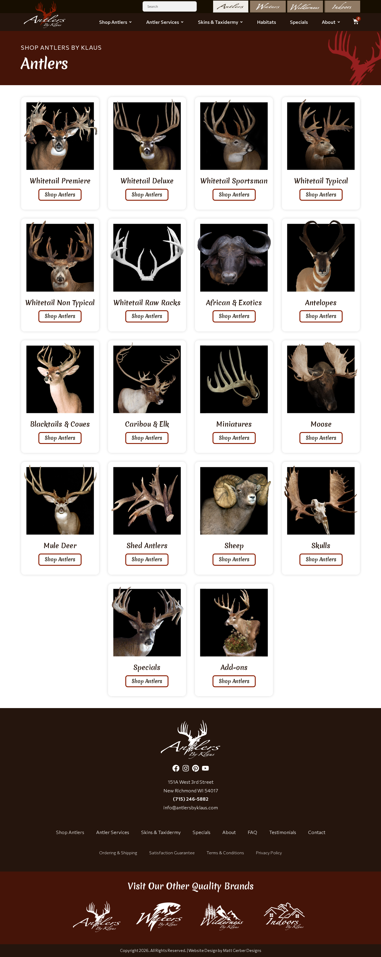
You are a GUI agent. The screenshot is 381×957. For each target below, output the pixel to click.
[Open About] (339, 22)
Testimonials (282, 832)
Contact (316, 832)
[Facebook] (175, 768)
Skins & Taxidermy (161, 832)
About (229, 832)
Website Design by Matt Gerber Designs (224, 950)
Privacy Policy (269, 852)
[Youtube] (205, 768)
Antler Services (112, 832)
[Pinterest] (195, 768)
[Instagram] (185, 768)
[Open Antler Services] (182, 22)
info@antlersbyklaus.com (190, 807)
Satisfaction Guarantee (172, 852)
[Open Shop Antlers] (130, 22)
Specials (201, 832)
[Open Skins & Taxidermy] (241, 22)
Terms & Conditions (225, 852)
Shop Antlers (70, 832)
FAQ (252, 832)
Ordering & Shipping (118, 852)
